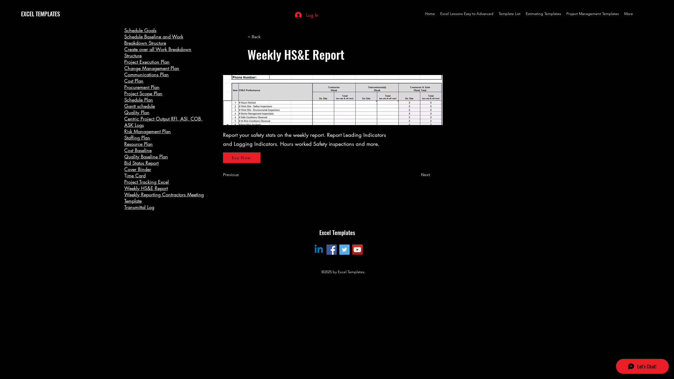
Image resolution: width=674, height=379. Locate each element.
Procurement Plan (142, 87)
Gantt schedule (139, 106)
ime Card (136, 175)
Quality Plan (137, 112)
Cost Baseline (138, 150)
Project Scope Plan (143, 93)
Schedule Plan (138, 100)
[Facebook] (331, 250)
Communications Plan (146, 74)
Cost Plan (133, 81)
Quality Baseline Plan (146, 156)
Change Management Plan (151, 68)
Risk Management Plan (147, 131)
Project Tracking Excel (146, 182)
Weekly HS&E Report (146, 188)
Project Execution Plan (147, 62)
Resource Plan (138, 144)
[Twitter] (344, 250)
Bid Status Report (141, 163)
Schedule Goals (140, 30)
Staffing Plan (137, 137)
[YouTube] (357, 250)
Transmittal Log (139, 207)
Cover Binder (137, 169)
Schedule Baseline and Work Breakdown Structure (153, 39)
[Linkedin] (319, 250)
